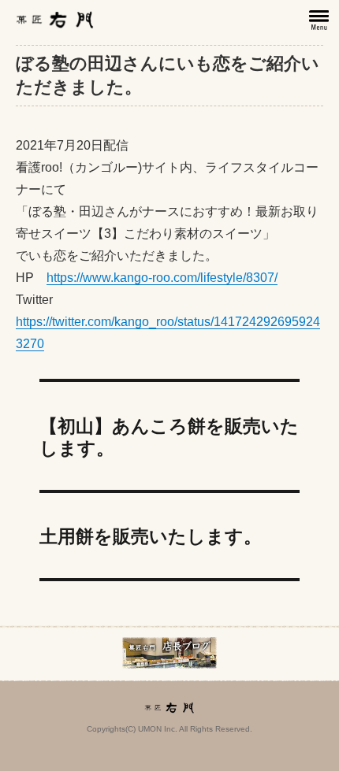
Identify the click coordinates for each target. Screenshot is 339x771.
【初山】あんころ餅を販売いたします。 (169, 436)
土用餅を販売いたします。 (150, 535)
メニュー (320, 20)
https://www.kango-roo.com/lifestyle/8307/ (162, 277)
